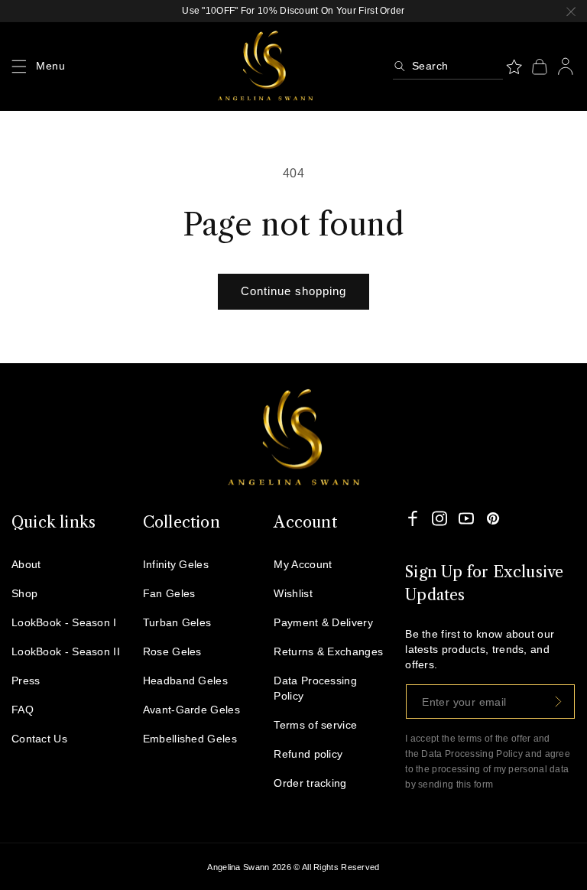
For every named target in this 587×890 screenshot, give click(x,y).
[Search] (399, 66)
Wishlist (293, 593)
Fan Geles (169, 593)
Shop (24, 593)
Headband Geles (185, 680)
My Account (303, 564)
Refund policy (308, 754)
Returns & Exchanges (328, 651)
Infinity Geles (176, 564)
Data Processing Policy (315, 688)
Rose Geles (172, 651)
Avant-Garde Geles (191, 709)
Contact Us (39, 738)
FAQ (22, 709)
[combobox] (448, 66)
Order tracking (310, 783)
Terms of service (315, 725)
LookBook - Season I (64, 622)
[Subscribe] (558, 701)
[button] (19, 66)
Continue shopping (293, 290)
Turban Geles (177, 622)
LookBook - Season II (65, 651)
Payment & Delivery (323, 622)
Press (26, 680)
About (26, 564)
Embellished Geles (190, 738)
